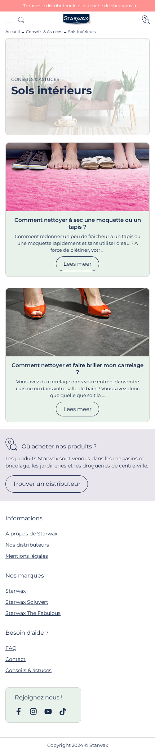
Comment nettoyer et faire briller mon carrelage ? (77, 368)
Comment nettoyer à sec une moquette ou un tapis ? (77, 223)
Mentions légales (26, 556)
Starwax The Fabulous (33, 613)
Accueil (12, 31)
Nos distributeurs (27, 545)
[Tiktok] (63, 711)
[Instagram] (33, 711)
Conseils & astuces (28, 670)
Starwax (15, 591)
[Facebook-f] (18, 711)
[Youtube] (48, 711)
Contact (15, 659)
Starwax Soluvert (26, 602)
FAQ (11, 648)
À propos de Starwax (31, 533)
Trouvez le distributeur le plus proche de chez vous (77, 5)
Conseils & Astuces (44, 31)
